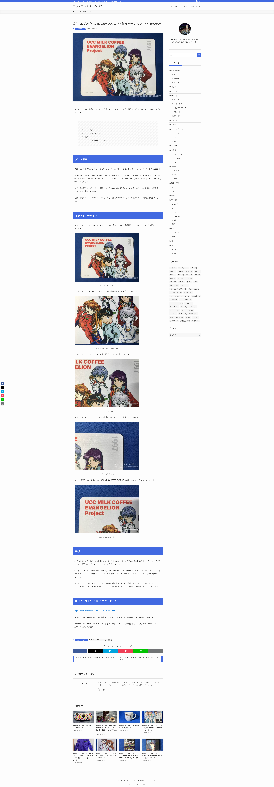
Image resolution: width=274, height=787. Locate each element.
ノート (174, 162)
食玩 (173, 236)
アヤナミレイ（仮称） (178, 289)
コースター (175, 170)
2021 (182, 282)
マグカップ (175, 178)
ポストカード (176, 112)
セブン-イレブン (176, 303)
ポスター (174, 145)
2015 (197, 275)
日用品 (173, 166)
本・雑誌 (174, 200)
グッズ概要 (89, 130)
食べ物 (174, 249)
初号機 (193, 314)
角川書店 (174, 321)
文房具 (173, 150)
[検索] (199, 1)
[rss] (197, 1)
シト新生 (196, 296)
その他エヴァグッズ (80, 28)
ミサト (192, 307)
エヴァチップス (177, 104)
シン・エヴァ (185, 299)
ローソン (182, 314)
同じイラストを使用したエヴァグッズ (99, 140)
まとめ (173, 87)
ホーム (120, 780)
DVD (173, 191)
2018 (181, 278)
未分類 (173, 195)
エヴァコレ (84, 683)
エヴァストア (176, 292)
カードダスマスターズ (179, 108)
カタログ (175, 204)
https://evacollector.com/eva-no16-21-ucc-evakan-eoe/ (94, 611)
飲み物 (174, 253)
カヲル (188, 292)
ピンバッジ (175, 74)
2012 (172, 275)
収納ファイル (176, 116)
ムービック (174, 310)
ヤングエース (187, 310)
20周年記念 (183, 268)
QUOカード (175, 133)
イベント (174, 91)
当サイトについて (129, 780)
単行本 (174, 220)
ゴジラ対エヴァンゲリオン (179, 296)
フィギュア (175, 232)
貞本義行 (185, 321)
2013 (181, 275)
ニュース (174, 125)
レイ (173, 314)
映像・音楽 (175, 183)
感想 (86, 137)
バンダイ (174, 307)
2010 (189, 271)
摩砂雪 (110, 640)
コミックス (175, 208)
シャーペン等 (176, 158)
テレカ (174, 137)
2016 (172, 278)
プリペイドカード (177, 129)
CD (173, 187)
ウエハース (175, 100)
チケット (174, 120)
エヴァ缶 (103, 640)
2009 (181, 271)
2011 (197, 271)
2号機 (173, 268)
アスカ (184, 285)
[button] (80, 651)
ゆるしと (174, 285)
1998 (172, 271)
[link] (99, 689)
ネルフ (188, 303)
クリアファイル (177, 154)
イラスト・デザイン (92, 133)
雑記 (172, 241)
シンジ (173, 299)
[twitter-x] (194, 1)
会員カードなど (177, 78)
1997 (194, 268)
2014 (189, 275)
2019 (189, 278)
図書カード (175, 141)
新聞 (173, 224)
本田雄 (179, 317)
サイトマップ (152, 780)
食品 (172, 245)
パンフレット (176, 216)
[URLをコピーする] (155, 651)
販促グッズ (175, 82)
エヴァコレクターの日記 (87, 6)
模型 (172, 228)
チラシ (174, 212)
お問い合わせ (141, 780)
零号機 (195, 321)
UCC (97, 640)
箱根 (195, 317)
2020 (92, 640)
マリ (183, 307)
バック (174, 174)
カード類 (174, 96)
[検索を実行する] (199, 55)
